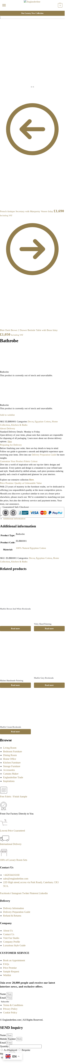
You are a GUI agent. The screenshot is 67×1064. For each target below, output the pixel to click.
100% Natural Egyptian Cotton (31, 548)
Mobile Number (8, 1039)
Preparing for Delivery (11, 445)
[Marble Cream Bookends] (15, 707)
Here (31, 480)
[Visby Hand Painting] (49, 597)
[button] (59, 5)
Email (3, 997)
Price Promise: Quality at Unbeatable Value (21, 483)
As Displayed (11, 1050)
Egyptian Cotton (43, 421)
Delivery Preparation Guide (44, 455)
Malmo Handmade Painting (11, 680)
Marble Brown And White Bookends (15, 609)
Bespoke (26, 1050)
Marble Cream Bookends (10, 727)
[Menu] (7, 5)
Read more (15, 629)
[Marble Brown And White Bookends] (15, 589)
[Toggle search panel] (3, 12)
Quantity (4, 1046)
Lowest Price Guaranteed (12, 830)
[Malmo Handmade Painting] (15, 656)
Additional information (14, 518)
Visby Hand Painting (42, 624)
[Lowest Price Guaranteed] (4, 827)
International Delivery (11, 844)
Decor (31, 421)
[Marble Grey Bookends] (49, 655)
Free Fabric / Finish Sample (13, 796)
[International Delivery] (4, 840)
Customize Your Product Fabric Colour (19, 461)
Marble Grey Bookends (44, 678)
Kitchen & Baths (19, 425)
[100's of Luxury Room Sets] (4, 856)
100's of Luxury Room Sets (13, 860)
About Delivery (7, 428)
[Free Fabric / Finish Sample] (3, 793)
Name (3, 994)
